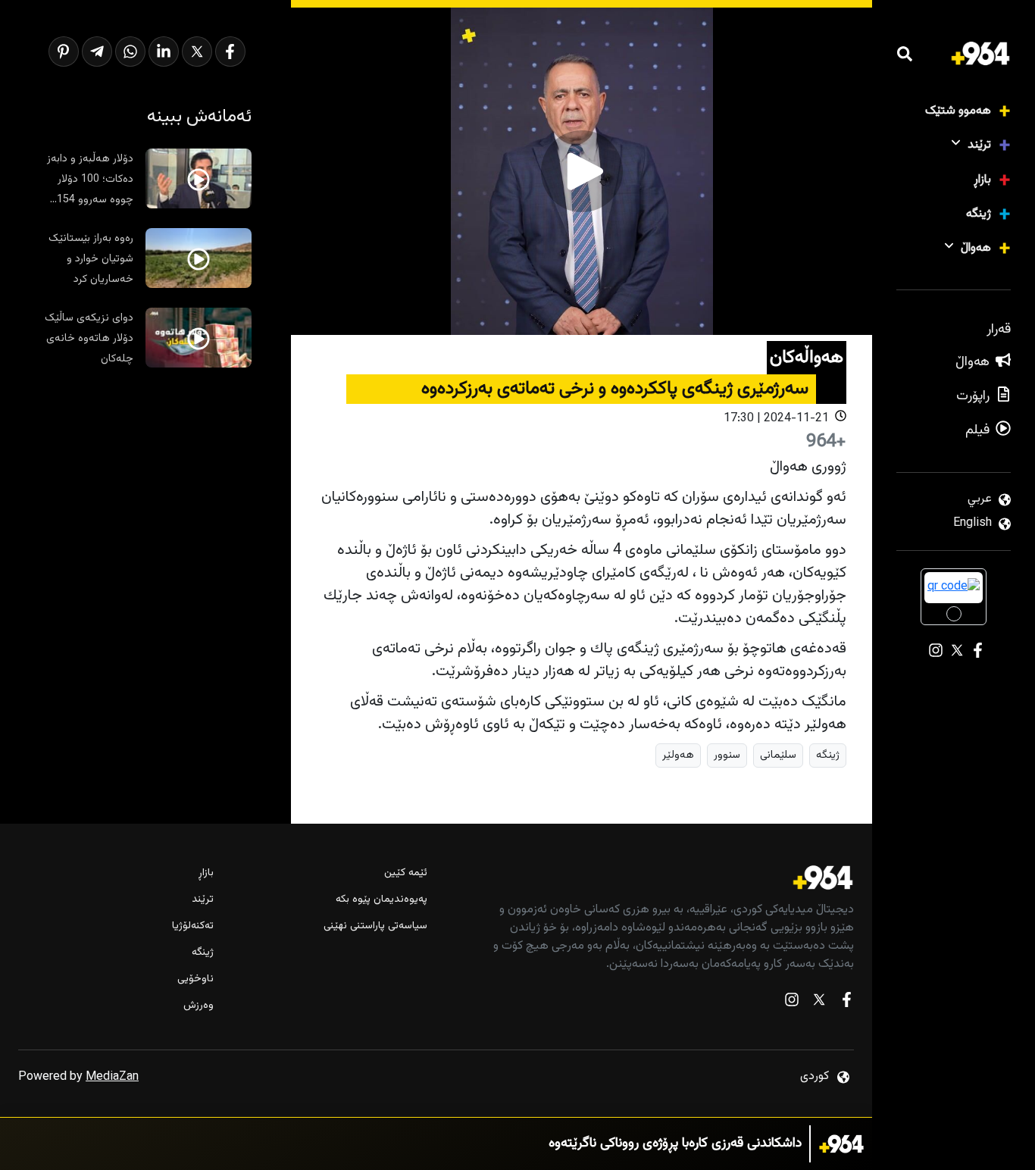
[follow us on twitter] (819, 1003)
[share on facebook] (230, 51)
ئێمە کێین (405, 873)
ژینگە (978, 214)
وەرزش (198, 1006)
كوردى (814, 1076)
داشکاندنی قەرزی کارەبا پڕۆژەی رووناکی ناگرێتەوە (675, 1144)
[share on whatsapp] (130, 51)
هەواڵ (976, 248)
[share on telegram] (97, 51)
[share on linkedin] (164, 51)
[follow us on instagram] (791, 1003)
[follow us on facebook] (846, 1003)
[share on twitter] (197, 51)
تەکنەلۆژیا (193, 926)
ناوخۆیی (195, 979)
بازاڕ (982, 179)
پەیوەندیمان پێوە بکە (381, 900)
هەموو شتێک (958, 111)
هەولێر (678, 755)
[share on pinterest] (63, 51)
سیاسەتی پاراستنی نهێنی (375, 926)
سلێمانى (778, 755)
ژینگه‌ (828, 755)
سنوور (727, 755)
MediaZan (112, 1077)
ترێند (979, 145)
